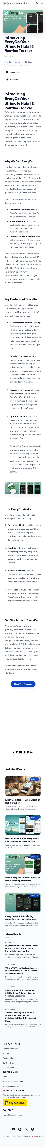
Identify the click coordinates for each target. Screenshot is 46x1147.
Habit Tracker (28, 62)
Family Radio (8, 1058)
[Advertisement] (23, 716)
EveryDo (7, 62)
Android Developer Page (13, 1081)
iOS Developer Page (11, 1086)
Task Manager (24, 65)
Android (17, 62)
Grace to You (8, 1053)
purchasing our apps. (18, 1097)
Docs (5, 1077)
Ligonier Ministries (10, 1048)
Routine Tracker (10, 65)
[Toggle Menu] (42, 3)
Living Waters (8, 1068)
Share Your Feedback (23, 684)
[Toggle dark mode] (37, 3)
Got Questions (8, 1063)
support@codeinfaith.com (13, 1115)
